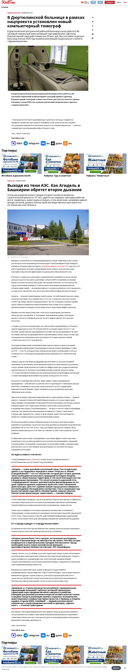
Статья (5, 7)
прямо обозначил (33, 459)
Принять (116, 668)
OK (100, 2)
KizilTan (8, 2)
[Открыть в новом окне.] (16, 143)
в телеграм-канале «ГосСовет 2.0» (54, 266)
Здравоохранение (13, 13)
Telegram (109, 2)
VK (93, 2)
